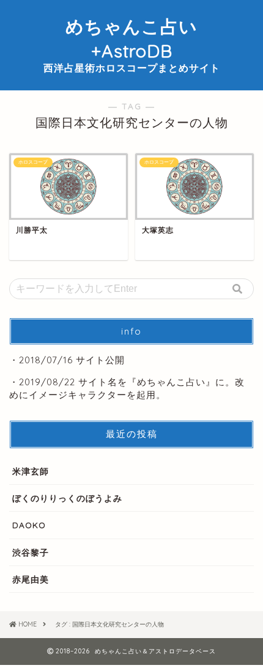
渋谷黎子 (30, 552)
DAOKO (29, 525)
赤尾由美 (30, 579)
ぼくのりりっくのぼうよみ (67, 498)
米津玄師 (30, 471)
